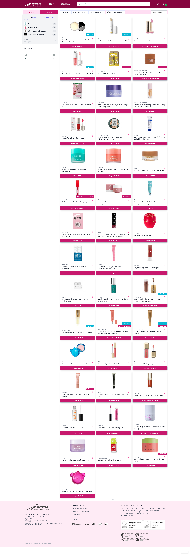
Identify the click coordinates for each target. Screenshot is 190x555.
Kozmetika (65, 4)
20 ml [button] (77, 368)
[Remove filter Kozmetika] (70, 12)
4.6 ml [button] (150, 111)
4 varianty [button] (77, 208)
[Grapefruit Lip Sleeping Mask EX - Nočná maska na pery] (114, 156)
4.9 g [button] (114, 46)
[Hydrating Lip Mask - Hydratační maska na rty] (78, 350)
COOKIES (184, 552)
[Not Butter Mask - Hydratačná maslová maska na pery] (114, 188)
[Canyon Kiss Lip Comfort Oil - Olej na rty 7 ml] (150, 381)
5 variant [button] (77, 79)
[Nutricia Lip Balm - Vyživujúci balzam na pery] (150, 156)
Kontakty (75, 520)
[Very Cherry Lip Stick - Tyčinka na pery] (150, 253)
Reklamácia (76, 514)
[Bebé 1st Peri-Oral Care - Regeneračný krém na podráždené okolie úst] (150, 123)
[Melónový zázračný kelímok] (150, 221)
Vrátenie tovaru (78, 517)
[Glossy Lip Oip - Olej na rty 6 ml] (114, 350)
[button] (77, 273)
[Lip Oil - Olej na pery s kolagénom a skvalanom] (78, 318)
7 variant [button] (77, 143)
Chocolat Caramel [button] (150, 79)
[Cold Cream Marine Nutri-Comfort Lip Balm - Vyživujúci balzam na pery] (150, 188)
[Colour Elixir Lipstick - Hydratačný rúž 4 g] (150, 26)
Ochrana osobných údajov (81, 511)
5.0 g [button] (77, 111)
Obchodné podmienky (80, 508)
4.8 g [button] (150, 273)
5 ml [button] (78, 338)
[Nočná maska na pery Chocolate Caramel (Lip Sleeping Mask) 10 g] (150, 59)
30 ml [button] (150, 143)
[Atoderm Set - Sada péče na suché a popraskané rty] (78, 253)
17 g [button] (78, 496)
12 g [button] (77, 240)
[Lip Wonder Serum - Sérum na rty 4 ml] (114, 413)
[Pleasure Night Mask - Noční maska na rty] (78, 445)
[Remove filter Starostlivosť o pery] (104, 12)
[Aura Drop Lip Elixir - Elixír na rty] (78, 413)
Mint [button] (114, 305)
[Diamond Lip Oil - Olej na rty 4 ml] (150, 350)
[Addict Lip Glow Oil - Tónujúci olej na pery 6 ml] (78, 59)
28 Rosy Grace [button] (150, 401)
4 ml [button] (113, 240)
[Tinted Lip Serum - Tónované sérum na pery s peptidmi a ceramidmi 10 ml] (114, 318)
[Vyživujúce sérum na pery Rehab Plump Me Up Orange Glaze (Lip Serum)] (150, 91)
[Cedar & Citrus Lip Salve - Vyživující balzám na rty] (114, 381)
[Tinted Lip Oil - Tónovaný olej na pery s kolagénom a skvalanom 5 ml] (150, 285)
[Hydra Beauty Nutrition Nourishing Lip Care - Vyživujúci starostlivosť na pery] (78, 26)
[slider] (26, 55)
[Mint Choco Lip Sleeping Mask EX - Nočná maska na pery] (78, 156)
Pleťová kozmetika (38, 17)
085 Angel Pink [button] (150, 46)
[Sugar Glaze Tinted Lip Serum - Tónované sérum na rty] (78, 381)
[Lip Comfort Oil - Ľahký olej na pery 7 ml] (78, 123)
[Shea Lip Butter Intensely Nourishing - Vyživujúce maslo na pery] (114, 123)
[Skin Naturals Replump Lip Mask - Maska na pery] (78, 91)
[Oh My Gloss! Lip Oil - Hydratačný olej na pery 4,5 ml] (78, 188)
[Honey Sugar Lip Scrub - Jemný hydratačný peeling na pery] (78, 285)
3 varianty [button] (113, 273)
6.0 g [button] (150, 176)
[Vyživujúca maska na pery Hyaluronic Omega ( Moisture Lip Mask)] (114, 91)
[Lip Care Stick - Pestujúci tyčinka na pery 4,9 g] (114, 26)
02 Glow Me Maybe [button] (150, 433)
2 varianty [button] (150, 305)
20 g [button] (77, 176)
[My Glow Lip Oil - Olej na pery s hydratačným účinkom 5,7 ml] (114, 285)
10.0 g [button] (77, 46)
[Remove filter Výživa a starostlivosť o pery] (123, 12)
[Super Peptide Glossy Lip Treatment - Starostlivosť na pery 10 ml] (114, 253)
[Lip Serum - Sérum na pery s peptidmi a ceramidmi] (150, 318)
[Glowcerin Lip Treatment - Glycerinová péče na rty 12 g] (150, 413)
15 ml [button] (150, 208)
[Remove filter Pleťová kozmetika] (86, 12)
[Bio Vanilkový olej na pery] (114, 59)
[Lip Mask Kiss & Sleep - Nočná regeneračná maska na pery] (78, 221)
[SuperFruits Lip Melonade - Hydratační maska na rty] (150, 445)
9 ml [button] (114, 401)
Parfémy (50, 4)
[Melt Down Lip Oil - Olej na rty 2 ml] (114, 445)
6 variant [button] (113, 368)
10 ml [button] (114, 79)
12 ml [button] (77, 465)
